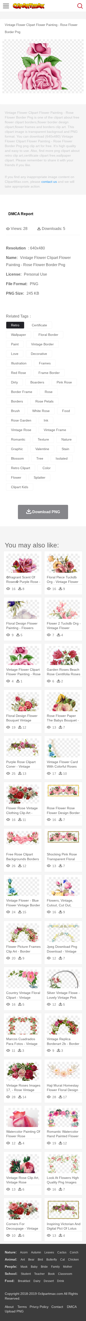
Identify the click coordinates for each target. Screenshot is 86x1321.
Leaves (49, 1252)
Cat (62, 1259)
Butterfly (51, 1259)
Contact (57, 1307)
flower (16, 477)
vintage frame (55, 430)
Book (51, 1274)
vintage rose (21, 430)
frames (45, 363)
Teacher (39, 1274)
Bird (40, 1259)
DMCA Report (20, 214)
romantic (18, 439)
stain (65, 449)
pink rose (64, 382)
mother (67, 1266)
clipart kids (19, 487)
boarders (37, 382)
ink (46, 420)
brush (15, 411)
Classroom (65, 1274)
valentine (42, 449)
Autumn (36, 1252)
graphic (17, 449)
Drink (60, 1281)
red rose (18, 373)
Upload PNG (14, 1311)
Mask (24, 1266)
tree (39, 458)
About (9, 1307)
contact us (49, 182)
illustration (19, 363)
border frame (21, 392)
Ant (23, 1259)
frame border (49, 373)
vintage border (42, 344)
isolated (62, 458)
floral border (48, 335)
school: (11, 1274)
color (47, 468)
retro (15, 325)
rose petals (44, 401)
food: (10, 1281)
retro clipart (20, 468)
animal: (11, 1259)
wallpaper (18, 335)
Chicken (73, 1259)
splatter (39, 477)
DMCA (71, 1307)
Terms (22, 1307)
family (55, 1266)
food (66, 411)
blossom (17, 458)
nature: (11, 1252)
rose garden (21, 420)
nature (66, 439)
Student (26, 1274)
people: (11, 1266)
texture (43, 439)
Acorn (24, 1252)
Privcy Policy (39, 1307)
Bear (31, 1259)
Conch (74, 1252)
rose (49, 392)
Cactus (61, 1252)
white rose (41, 411)
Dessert (49, 1281)
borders (17, 401)
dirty (14, 382)
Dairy (36, 1281)
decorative (39, 354)
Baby (34, 1266)
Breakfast (24, 1281)
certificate (39, 325)
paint (15, 344)
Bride (44, 1266)
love (14, 354)
